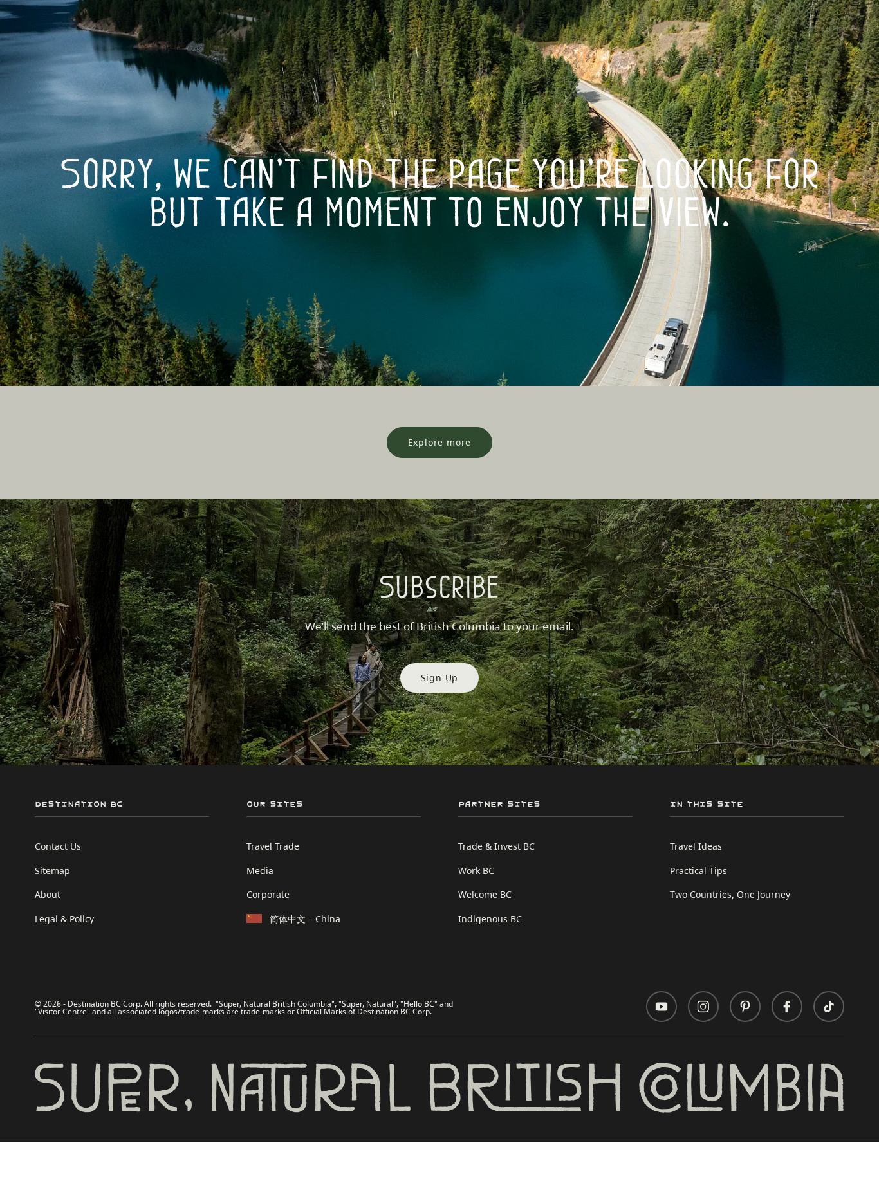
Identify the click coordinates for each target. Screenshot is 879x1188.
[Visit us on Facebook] (787, 1006)
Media (259, 870)
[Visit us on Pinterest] (745, 1006)
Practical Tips (698, 870)
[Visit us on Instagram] (703, 1006)
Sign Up (440, 678)
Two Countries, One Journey (730, 894)
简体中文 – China (305, 919)
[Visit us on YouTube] (661, 1006)
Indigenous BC (490, 919)
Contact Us (58, 846)
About (47, 894)
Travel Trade (272, 846)
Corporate (268, 894)
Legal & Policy (64, 919)
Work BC (476, 870)
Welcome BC (485, 894)
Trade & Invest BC (496, 846)
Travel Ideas (696, 846)
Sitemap (52, 870)
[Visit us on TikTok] (828, 1006)
